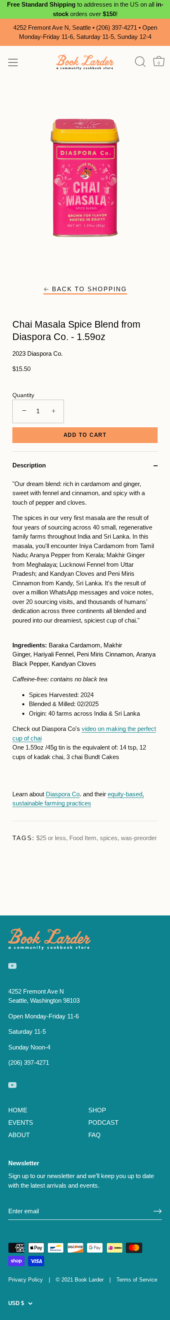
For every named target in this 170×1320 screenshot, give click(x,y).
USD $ (16, 1303)
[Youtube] (12, 965)
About (19, 1134)
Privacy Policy (25, 1280)
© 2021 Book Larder (80, 1280)
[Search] (140, 62)
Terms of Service (136, 1280)
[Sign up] (157, 1211)
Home (17, 1110)
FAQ (94, 1134)
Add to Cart (85, 435)
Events (20, 1122)
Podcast (103, 1122)
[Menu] (13, 62)
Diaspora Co (63, 794)
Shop (97, 1110)
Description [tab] (29, 465)
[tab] (85, 650)
